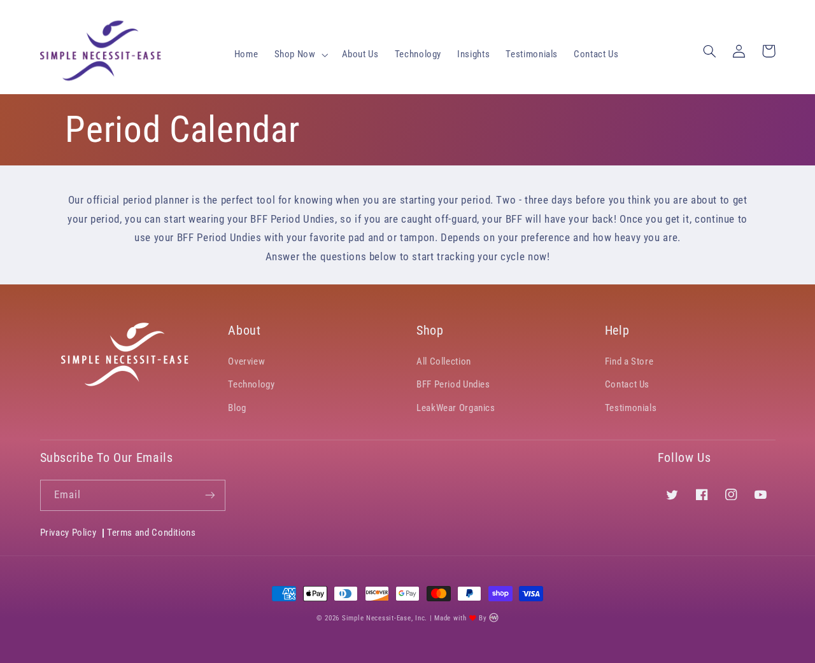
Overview (246, 361)
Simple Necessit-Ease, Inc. (384, 618)
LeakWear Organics (455, 408)
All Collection (443, 361)
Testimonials (631, 408)
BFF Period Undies (453, 384)
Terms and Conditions (151, 532)
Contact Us (627, 384)
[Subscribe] (210, 495)
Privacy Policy (68, 533)
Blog (237, 408)
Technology (251, 384)
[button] (300, 55)
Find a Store (629, 361)
